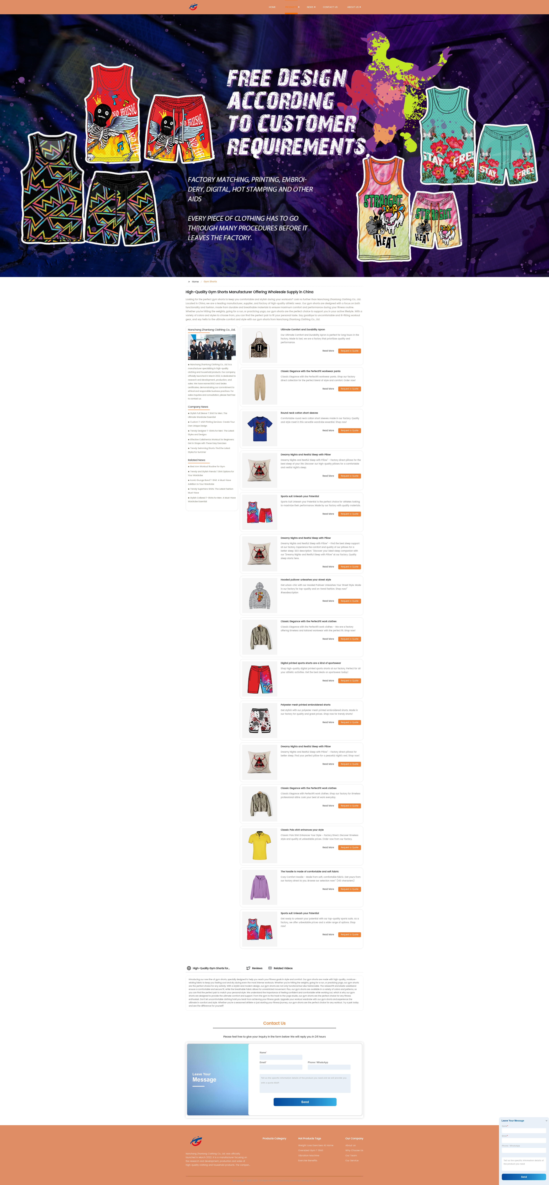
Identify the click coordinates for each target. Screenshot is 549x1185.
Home (272, 7)
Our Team (351, 1155)
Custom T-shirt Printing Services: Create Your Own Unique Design (211, 424)
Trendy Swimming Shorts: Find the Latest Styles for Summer (209, 450)
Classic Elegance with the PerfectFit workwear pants (310, 371)
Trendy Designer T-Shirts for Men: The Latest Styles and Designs (211, 432)
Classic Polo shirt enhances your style (302, 830)
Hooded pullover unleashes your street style (306, 580)
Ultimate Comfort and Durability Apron (303, 329)
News (310, 7)
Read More (328, 351)
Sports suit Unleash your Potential (300, 496)
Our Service (352, 1160)
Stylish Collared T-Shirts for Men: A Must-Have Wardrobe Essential (212, 499)
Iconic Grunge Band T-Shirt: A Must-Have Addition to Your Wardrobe (209, 482)
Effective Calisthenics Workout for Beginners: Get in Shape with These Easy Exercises (211, 441)
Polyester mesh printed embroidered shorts (305, 705)
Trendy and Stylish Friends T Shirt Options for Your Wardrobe (211, 473)
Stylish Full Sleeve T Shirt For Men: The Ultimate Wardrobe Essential (207, 415)
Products (291, 7)
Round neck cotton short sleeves (299, 413)
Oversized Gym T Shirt (310, 1150)
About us (353, 7)
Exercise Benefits (307, 1160)
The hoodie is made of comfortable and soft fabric (310, 871)
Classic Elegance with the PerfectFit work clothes (308, 621)
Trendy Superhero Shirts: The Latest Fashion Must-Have (210, 490)
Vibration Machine (308, 1155)
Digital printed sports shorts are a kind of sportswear (311, 663)
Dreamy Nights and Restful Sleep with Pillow (306, 454)
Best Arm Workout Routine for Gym (207, 466)
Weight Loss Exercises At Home (315, 1145)
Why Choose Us (354, 1150)
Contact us (330, 7)
